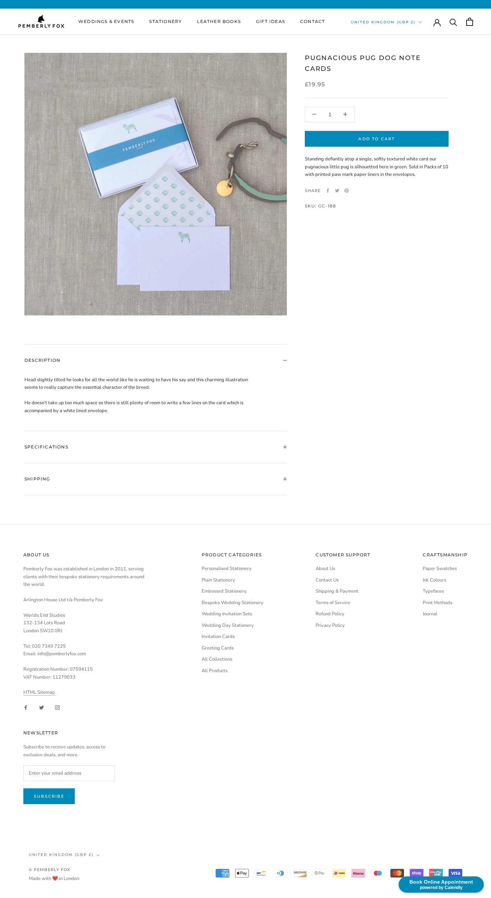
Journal (430, 614)
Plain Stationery (218, 580)
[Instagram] (57, 707)
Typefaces (433, 591)
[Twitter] (337, 190)
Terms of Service (333, 603)
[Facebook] (328, 190)
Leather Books (219, 21)
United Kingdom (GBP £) (383, 22)
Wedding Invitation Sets (227, 614)
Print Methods (437, 603)
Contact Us (327, 580)
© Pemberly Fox (49, 869)
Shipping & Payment (337, 591)
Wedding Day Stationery (228, 625)
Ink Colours (434, 580)
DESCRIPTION (42, 360)
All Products (215, 670)
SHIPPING (37, 479)
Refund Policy (330, 614)
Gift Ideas (270, 21)
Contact (312, 21)
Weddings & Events (106, 21)
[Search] (453, 22)
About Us (325, 568)
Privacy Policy (330, 625)
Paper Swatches (440, 568)
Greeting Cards (218, 648)
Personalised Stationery (227, 568)
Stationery (165, 21)
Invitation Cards (218, 636)
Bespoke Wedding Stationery (232, 603)
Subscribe (49, 796)
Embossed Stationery (224, 591)
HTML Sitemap (39, 692)
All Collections (217, 659)
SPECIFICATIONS (46, 447)
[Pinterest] (346, 190)
